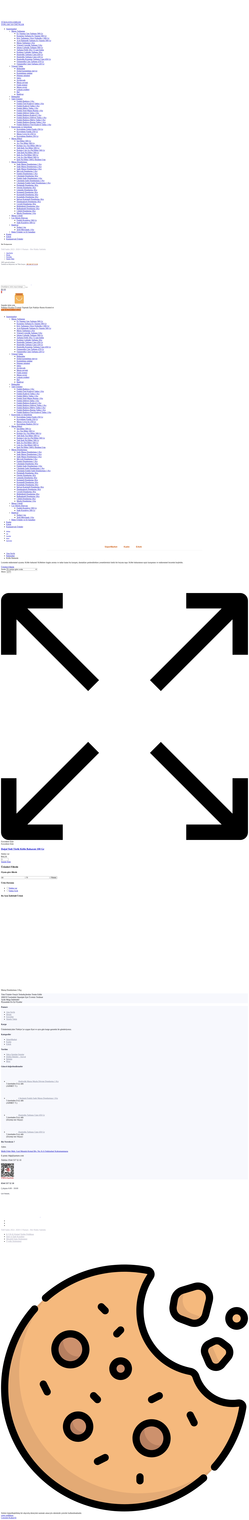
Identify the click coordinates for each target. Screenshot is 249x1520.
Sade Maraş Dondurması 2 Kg (29, 166)
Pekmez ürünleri (23, 75)
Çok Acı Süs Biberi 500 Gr (28, 157)
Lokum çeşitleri (23, 89)
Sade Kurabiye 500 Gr (26, 222)
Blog (8, 1061)
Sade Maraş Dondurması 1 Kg (29, 164)
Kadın (8, 234)
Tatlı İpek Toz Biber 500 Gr (28, 148)
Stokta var (13, 888)
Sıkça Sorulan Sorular (15, 1054)
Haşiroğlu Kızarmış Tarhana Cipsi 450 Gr (34, 59)
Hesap (8, 255)
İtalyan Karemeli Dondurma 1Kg (30, 199)
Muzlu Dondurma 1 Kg (26, 213)
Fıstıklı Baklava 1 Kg (25, 101)
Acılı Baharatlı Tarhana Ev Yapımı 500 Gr (34, 40)
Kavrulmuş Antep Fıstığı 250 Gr (30, 129)
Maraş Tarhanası (18, 31)
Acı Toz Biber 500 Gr (26, 143)
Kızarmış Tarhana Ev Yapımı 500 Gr (32, 36)
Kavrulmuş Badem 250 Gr (27, 136)
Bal (18, 92)
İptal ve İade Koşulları (15, 1236)
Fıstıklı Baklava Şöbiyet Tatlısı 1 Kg (31, 117)
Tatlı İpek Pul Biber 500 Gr (28, 152)
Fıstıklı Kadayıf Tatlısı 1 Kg (28, 106)
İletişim (9, 1059)
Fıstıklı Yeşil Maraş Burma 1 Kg (30, 110)
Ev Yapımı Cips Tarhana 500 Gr (30, 33)
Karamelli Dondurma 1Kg (27, 194)
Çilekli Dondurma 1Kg (26, 211)
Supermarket (11, 29)
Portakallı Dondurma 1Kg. (27, 185)
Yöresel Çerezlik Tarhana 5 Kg (29, 45)
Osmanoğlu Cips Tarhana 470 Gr (30, 61)
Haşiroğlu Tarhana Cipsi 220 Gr (30, 57)
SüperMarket (111, 547)
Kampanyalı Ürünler (14, 239)
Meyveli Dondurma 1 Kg (27, 171)
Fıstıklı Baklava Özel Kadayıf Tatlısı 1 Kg (34, 124)
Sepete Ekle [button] (6, 862)
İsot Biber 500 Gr (24, 141)
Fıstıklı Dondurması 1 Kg (27, 173)
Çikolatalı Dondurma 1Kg (27, 176)
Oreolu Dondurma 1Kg (26, 187)
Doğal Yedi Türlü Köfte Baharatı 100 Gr (22, 849)
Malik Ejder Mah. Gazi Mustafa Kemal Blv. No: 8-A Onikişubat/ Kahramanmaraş (34, 1151)
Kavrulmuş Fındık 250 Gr (27, 131)
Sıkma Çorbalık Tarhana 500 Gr (30, 47)
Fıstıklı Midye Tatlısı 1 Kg (27, 108)
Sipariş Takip (10, 259)
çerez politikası (7, 1515)
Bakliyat (20, 94)
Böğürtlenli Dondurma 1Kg (28, 206)
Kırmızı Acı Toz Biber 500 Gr (29, 145)
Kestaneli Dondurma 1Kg (27, 192)
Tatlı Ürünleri (16, 99)
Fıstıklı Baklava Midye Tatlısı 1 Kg (31, 120)
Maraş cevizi (22, 87)
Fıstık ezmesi (22, 85)
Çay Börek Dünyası (19, 218)
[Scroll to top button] (243, 1514)
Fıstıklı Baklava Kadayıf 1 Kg (29, 115)
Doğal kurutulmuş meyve (27, 71)
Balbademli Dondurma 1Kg (28, 208)
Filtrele (53, 878)
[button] (7, 841)
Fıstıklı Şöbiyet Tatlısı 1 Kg (28, 113)
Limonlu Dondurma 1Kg (27, 190)
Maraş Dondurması (19, 162)
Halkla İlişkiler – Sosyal (16, 1057)
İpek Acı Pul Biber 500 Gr (27, 155)
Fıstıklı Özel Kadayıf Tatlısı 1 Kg (30, 103)
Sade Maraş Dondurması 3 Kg (29, 169)
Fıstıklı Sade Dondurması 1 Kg (29, 178)
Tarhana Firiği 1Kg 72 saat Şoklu (30, 50)
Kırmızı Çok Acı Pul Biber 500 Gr (31, 150)
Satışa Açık (13, 891)
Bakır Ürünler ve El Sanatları (23, 232)
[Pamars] (9, 20)
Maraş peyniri (22, 82)
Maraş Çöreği (17, 215)
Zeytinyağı (21, 80)
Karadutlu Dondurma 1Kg (27, 197)
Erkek (8, 237)
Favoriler (9, 257)
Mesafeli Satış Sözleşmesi (16, 1239)
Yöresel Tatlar (17, 66)
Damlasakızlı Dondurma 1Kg (29, 201)
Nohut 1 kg (21, 227)
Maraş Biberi (16, 138)
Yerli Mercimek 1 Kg (25, 229)
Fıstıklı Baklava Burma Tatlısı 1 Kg (31, 122)
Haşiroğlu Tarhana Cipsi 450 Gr (30, 54)
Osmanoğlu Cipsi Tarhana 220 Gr (30, 64)
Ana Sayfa (9, 253)
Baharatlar (21, 68)
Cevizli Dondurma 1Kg (26, 204)
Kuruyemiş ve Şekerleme (21, 127)
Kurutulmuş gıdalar (24, 73)
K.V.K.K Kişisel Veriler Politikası (20, 1234)
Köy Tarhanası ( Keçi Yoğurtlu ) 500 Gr (33, 38)
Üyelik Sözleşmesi (13, 1241)
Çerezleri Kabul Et (8, 1518)
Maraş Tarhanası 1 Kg (26, 43)
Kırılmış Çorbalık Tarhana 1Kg (29, 52)
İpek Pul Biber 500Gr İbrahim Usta (31, 159)
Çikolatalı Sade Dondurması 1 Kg (30, 180)
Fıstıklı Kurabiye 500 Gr (27, 220)
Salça (19, 78)
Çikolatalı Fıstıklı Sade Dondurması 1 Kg (33, 183)
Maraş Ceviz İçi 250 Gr (26, 134)
